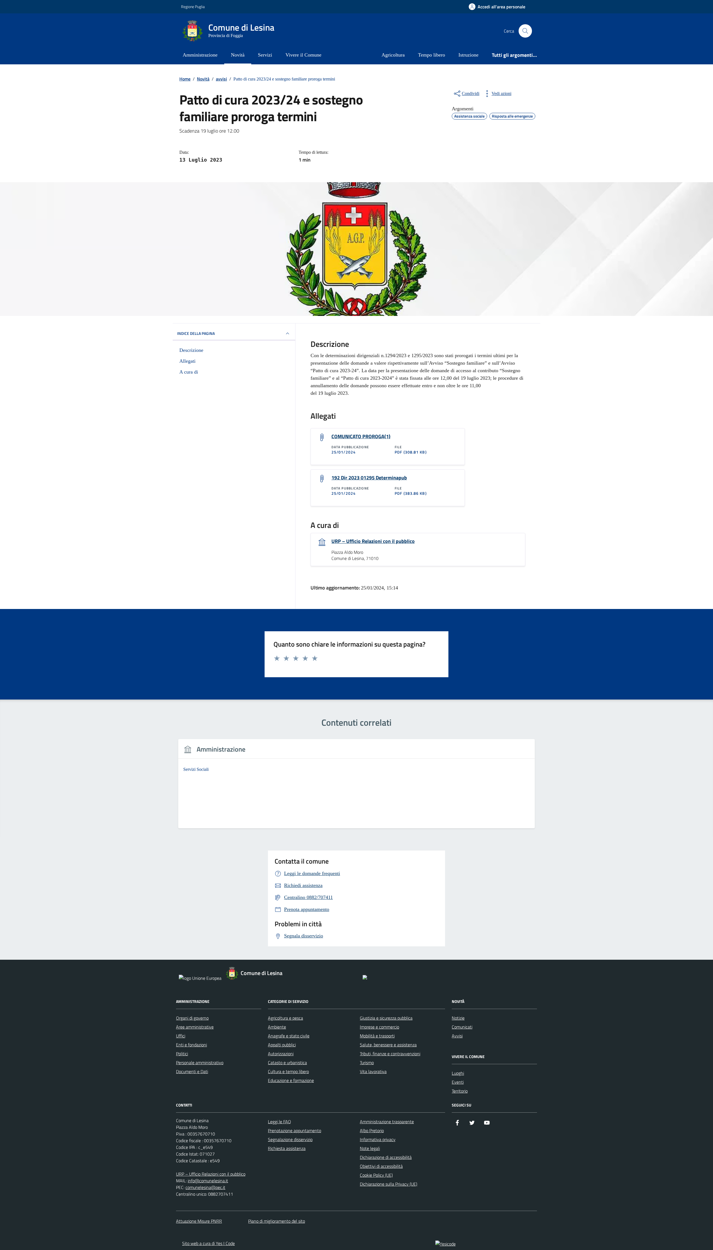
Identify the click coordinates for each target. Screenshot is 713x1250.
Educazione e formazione (291, 1080)
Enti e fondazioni (191, 1044)
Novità (238, 55)
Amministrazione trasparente (387, 1121)
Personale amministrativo (199, 1062)
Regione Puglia (193, 6)
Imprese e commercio (379, 1027)
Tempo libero (431, 55)
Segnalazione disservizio (290, 1139)
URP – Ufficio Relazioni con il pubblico (373, 541)
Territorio (460, 1091)
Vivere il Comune (303, 55)
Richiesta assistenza (287, 1148)
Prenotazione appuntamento (294, 1130)
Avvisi (457, 1035)
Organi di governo (192, 1018)
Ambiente (277, 1027)
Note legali (370, 1148)
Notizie (458, 1018)
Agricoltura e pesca (285, 1018)
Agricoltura (393, 55)
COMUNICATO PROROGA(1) (360, 436)
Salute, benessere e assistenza (388, 1044)
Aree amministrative (195, 1027)
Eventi (458, 1082)
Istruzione (468, 55)
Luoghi (458, 1073)
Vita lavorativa (373, 1071)
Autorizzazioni (281, 1053)
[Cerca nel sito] (525, 31)
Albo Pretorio (372, 1130)
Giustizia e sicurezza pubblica (386, 1018)
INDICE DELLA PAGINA (196, 333)
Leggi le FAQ (279, 1121)
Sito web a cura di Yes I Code (208, 1243)
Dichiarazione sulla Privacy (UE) (388, 1184)
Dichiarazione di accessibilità (386, 1157)
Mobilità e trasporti (377, 1035)
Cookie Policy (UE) (376, 1175)
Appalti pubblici (282, 1044)
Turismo (367, 1062)
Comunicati (462, 1027)
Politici (182, 1053)
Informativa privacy (377, 1139)
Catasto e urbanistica (287, 1062)
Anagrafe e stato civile (288, 1035)
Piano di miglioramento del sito (276, 1221)
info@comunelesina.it (208, 1180)
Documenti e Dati (192, 1071)
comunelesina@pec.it (205, 1187)
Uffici (180, 1035)
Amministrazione (200, 55)
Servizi (265, 55)
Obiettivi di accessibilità (381, 1166)
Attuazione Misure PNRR (199, 1221)
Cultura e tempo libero (288, 1071)
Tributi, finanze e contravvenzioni (390, 1053)
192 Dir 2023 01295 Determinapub (369, 477)
